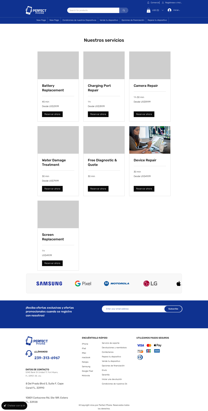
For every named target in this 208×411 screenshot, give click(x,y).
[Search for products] (123, 10)
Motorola (86, 375)
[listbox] (157, 10)
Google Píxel (87, 371)
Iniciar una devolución (112, 379)
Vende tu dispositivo (111, 361)
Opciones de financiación (113, 365)
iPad (84, 348)
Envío (104, 370)
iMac (84, 353)
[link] (58, 88)
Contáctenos (107, 352)
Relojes (85, 362)
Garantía (106, 375)
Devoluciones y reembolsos (114, 347)
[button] (172, 2)
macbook (86, 357)
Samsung (86, 366)
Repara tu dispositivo (111, 356)
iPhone (85, 344)
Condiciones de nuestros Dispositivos (114, 384)
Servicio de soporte (110, 343)
